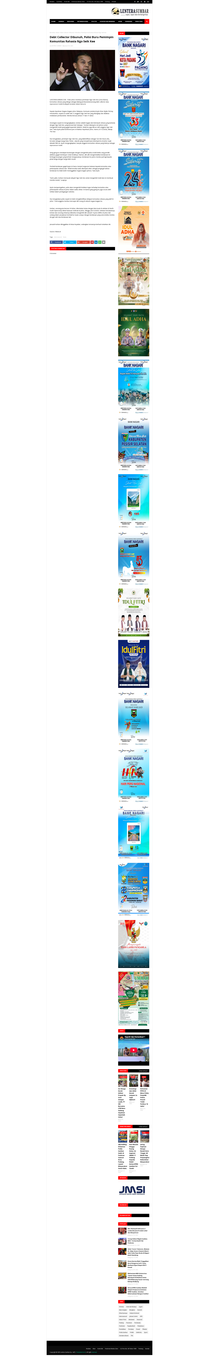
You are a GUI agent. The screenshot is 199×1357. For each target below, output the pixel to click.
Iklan (94, 1349)
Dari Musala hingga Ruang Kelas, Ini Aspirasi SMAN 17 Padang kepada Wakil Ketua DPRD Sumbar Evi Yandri (133, 1156)
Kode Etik (67, 2)
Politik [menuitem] (94, 21)
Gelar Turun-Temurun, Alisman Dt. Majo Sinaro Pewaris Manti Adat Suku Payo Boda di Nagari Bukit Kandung (138, 1252)
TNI (132, 1335)
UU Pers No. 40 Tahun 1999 (95, 2)
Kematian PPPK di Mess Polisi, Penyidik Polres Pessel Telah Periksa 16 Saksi (144, 1097)
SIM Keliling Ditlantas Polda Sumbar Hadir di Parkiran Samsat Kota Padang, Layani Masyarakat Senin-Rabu (122, 1156)
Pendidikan (122, 1329)
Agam (140, 1307)
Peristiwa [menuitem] (139, 21)
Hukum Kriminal (134, 1313)
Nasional (139, 1319)
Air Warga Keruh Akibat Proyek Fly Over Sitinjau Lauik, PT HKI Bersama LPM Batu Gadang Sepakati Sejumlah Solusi (122, 1103)
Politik (132, 1332)
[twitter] (138, 2)
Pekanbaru (141, 1326)
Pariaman (129, 1323)
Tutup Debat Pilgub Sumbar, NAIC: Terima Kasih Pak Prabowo (138, 1241)
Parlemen (122, 1326)
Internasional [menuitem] (82, 21)
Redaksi (52, 2)
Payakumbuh (131, 1326)
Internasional (58, 237)
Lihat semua (143, 1071)
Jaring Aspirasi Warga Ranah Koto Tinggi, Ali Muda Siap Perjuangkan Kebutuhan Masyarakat (145, 1153)
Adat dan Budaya (131, 1307)
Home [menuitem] (53, 21)
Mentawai (131, 1319)
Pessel (138, 1329)
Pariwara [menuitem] (128, 21)
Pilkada (145, 1329)
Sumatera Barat (123, 1335)
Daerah (139, 1310)
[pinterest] (145, 2)
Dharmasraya (123, 1313)
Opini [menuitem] (120, 21)
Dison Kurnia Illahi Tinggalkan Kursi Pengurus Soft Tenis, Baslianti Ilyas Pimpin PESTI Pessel (138, 1264)
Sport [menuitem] (53, 26)
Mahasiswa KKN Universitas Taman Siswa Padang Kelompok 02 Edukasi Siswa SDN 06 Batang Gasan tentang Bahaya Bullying (138, 1277)
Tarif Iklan (59, 2)
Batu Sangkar (123, 1310)
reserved (94, 1352)
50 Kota (121, 1307)
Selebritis (139, 1332)
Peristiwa (131, 1329)
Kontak (114, 2)
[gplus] (148, 2)
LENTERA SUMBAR (56, 46)
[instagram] (141, 2)
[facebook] (135, 2)
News (57, 32)
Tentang (107, 2)
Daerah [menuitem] (61, 21)
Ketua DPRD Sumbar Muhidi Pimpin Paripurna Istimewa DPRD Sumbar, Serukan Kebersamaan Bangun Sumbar (138, 1291)
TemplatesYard (80, 1352)
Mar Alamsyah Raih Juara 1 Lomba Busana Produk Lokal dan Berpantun (137, 1231)
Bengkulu (132, 1310)
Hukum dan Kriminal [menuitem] (107, 21)
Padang (121, 1323)
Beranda (52, 32)
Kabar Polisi (122, 1319)
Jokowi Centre (133, 1316)
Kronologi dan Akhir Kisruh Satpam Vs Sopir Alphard (133, 1094)
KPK (141, 1316)
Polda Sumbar (123, 1332)
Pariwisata (137, 1323)
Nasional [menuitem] (70, 21)
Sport (145, 1332)
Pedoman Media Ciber (78, 2)
